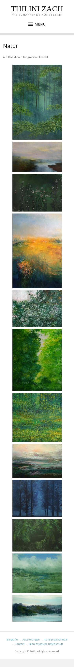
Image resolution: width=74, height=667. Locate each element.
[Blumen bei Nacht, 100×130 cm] (37, 193)
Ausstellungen (31, 639)
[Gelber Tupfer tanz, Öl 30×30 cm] (37, 417)
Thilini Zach (37, 8)
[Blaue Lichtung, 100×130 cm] (37, 498)
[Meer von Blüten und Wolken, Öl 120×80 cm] (37, 250)
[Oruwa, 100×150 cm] (37, 535)
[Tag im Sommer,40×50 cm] (37, 573)
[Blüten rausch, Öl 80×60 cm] (37, 308)
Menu (40, 24)
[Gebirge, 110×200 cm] (37, 608)
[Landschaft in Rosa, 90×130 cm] (37, 461)
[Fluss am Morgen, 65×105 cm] (37, 157)
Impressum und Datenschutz (46, 644)
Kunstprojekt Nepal (55, 639)
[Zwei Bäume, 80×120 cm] (37, 360)
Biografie (12, 639)
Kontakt (19, 644)
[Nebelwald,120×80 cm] (37, 102)
